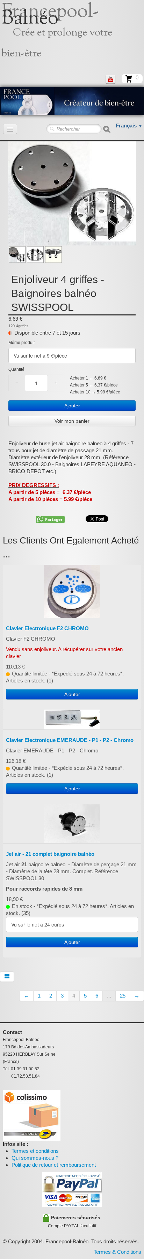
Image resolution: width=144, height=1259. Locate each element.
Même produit (21, 342)
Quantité (16, 369)
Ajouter (72, 405)
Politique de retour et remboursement (54, 1165)
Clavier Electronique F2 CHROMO (47, 628)
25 (122, 996)
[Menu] (10, 129)
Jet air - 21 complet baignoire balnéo (50, 854)
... (109, 996)
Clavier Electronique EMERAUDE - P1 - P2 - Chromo (70, 740)
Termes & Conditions (117, 1252)
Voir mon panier (72, 421)
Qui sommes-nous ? (35, 1158)
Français (129, 125)
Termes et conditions (35, 1151)
